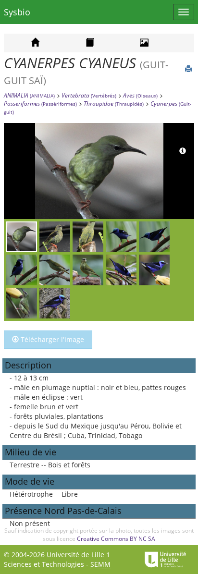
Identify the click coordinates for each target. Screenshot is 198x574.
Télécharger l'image (51, 339)
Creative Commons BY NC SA (116, 539)
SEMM (100, 564)
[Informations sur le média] (182, 151)
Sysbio (17, 12)
